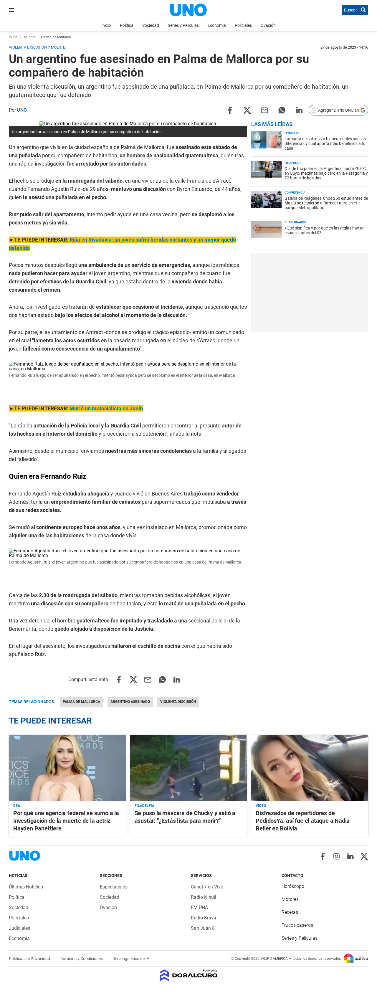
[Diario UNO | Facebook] (323, 856)
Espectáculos (114, 887)
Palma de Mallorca (81, 702)
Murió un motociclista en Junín (106, 408)
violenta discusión (178, 702)
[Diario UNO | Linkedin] (350, 856)
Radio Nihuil (203, 897)
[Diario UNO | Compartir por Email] (264, 110)
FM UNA (199, 907)
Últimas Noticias (26, 887)
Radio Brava (203, 918)
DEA (16, 806)
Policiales (243, 25)
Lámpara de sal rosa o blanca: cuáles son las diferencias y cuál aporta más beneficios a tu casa (325, 143)
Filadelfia (144, 806)
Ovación (268, 25)
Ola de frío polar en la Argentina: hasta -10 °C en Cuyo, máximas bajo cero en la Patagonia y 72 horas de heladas (326, 173)
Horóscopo (293, 886)
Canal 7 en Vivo (207, 887)
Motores (290, 899)
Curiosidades (295, 222)
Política (126, 25)
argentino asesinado (130, 702)
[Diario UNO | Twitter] (364, 856)
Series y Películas (183, 25)
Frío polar (292, 162)
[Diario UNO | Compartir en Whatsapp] (281, 110)
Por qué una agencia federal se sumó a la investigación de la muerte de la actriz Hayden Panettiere (66, 821)
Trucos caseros (297, 925)
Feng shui (292, 133)
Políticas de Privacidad (30, 958)
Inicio (106, 25)
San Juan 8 (203, 928)
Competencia (295, 192)
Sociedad (150, 25)
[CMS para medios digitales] (189, 975)
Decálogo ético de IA (131, 958)
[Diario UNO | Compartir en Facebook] (229, 110)
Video (261, 806)
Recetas (290, 912)
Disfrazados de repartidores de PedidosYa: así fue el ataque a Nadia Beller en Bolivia (303, 821)
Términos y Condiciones (82, 958)
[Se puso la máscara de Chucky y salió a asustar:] (188, 768)
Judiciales (19, 928)
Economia (217, 25)
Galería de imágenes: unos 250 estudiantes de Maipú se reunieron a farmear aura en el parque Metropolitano (326, 203)
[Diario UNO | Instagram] (336, 856)
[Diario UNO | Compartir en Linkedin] (299, 110)
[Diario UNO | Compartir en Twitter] (247, 110)
